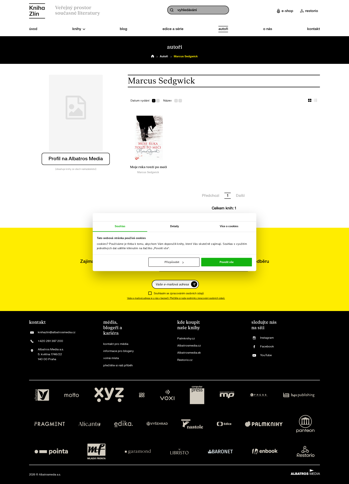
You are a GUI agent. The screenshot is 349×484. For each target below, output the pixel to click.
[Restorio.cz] (305, 451)
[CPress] (258, 395)
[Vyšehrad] (157, 424)
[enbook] (265, 451)
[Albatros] (42, 395)
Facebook (267, 346)
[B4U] (299, 395)
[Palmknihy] (264, 424)
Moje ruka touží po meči (148, 167)
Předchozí (210, 195)
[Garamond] (137, 451)
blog (123, 29)
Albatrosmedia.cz (189, 345)
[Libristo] (179, 451)
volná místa (111, 358)
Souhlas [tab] (120, 226)
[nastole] (192, 424)
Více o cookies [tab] (229, 226)
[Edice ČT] (224, 424)
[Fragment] (49, 424)
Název (167, 100)
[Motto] (71, 395)
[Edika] (123, 424)
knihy (77, 29)
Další (240, 195)
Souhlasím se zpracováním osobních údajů (179, 293)
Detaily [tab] (174, 226)
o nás (267, 29)
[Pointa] (51, 451)
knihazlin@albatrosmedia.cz (56, 332)
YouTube (266, 355)
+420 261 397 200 (50, 341)
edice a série (173, 29)
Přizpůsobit (172, 262)
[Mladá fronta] (96, 451)
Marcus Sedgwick (148, 172)
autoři (223, 29)
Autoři (164, 56)
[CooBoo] (142, 395)
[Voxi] (167, 395)
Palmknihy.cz (186, 338)
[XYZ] (109, 395)
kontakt (313, 29)
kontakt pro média (115, 344)
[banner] (37, 11)
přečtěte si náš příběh (118, 365)
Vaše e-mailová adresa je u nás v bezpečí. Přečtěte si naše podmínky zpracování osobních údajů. (176, 298)
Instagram (267, 338)
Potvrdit (194, 284)
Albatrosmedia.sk (189, 352)
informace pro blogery (118, 351)
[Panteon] (305, 424)
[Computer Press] (197, 395)
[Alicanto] (89, 424)
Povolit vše (227, 262)
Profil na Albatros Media (76, 159)
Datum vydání (140, 100)
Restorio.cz (184, 360)
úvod (33, 29)
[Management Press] (227, 395)
